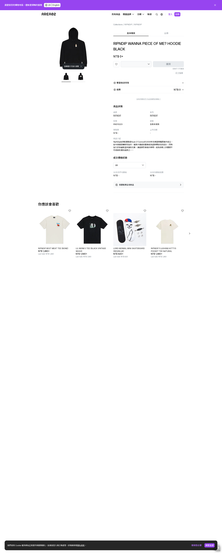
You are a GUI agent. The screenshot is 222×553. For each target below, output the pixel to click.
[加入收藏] (116, 64)
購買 (168, 64)
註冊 (177, 14)
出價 (166, 33)
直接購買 (131, 33)
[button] (162, 14)
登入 (170, 14)
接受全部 (209, 545)
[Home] (49, 14)
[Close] (81, 66)
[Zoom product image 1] (73, 43)
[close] (215, 5)
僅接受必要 (196, 545)
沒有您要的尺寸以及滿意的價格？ (148, 99)
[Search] (157, 14)
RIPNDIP (128, 24)
